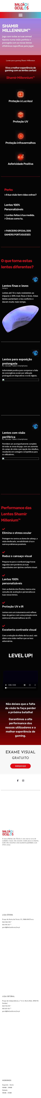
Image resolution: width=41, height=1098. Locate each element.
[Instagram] (23, 780)
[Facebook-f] (18, 780)
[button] (20, 15)
